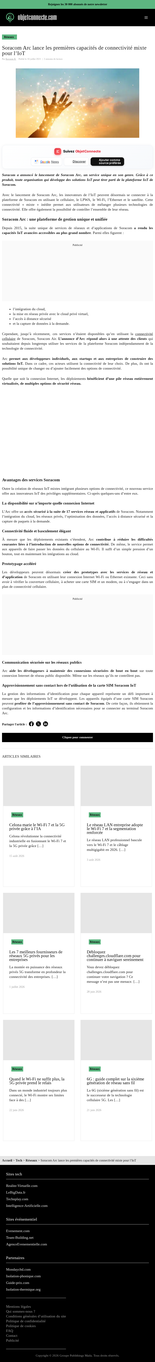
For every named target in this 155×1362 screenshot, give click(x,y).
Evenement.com (18, 1231)
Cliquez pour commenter (77, 737)
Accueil (7, 1160)
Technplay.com (17, 1199)
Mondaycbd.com (18, 1269)
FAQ (9, 1331)
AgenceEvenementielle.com (26, 1244)
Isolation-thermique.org (23, 1289)
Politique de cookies (21, 1326)
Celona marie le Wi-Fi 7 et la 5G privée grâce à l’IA (37, 826)
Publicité (12, 1340)
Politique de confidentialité (26, 1321)
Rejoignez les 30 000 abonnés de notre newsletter (77, 4)
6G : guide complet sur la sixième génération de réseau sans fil (115, 1081)
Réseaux (9, 37)
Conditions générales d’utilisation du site (36, 1316)
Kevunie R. (11, 59)
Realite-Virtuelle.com (22, 1186)
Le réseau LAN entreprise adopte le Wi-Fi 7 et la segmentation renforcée (115, 828)
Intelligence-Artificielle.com (27, 1206)
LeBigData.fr (15, 1192)
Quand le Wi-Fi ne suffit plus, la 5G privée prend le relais (36, 1081)
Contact (11, 1336)
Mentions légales (18, 1307)
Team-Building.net (20, 1238)
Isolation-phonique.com (23, 1276)
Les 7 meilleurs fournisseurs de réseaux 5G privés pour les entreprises (35, 955)
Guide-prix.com (17, 1283)
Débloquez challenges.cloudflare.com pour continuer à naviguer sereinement (115, 955)
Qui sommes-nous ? (20, 1311)
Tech (19, 1160)
